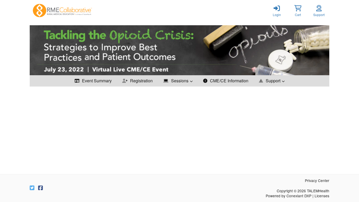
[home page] (80, 10)
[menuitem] (93, 81)
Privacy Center (317, 180)
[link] (276, 10)
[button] (297, 10)
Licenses (322, 195)
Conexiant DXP (298, 195)
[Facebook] (40, 188)
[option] (179, 50)
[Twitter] (32, 188)
